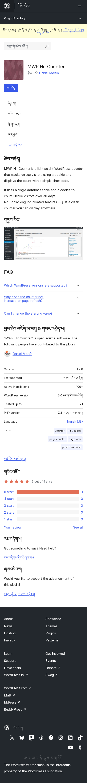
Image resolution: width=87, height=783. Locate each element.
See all (78, 527)
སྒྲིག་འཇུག (14, 124)
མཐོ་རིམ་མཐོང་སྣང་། (15, 459)
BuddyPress (15, 709)
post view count (71, 447)
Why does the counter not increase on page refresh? (24, 299)
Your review (12, 527)
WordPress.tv (16, 675)
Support (10, 661)
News (8, 626)
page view (75, 439)
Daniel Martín (49, 73)
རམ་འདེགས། (15, 145)
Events (51, 661)
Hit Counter (74, 430)
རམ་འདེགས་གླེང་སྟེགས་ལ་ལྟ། (19, 558)
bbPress (12, 702)
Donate (53, 668)
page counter (57, 439)
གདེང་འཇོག (14, 114)
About (8, 619)
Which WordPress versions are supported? (35, 285)
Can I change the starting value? (28, 313)
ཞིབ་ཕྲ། (12, 103)
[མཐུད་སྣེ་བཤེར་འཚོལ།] (47, 46)
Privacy (9, 640)
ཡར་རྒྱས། (13, 134)
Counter (60, 430)
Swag (52, 675)
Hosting (10, 633)
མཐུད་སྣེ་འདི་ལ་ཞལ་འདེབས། (19, 594)
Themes (51, 626)
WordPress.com (18, 688)
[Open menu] (80, 6)
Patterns (52, 640)
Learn (8, 654)
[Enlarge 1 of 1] (77, 232)
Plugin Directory (14, 18)
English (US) (75, 421)
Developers (12, 668)
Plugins (51, 633)
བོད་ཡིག (18, 728)
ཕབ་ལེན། (11, 87)
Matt (9, 695)
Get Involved (55, 654)
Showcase (53, 619)
